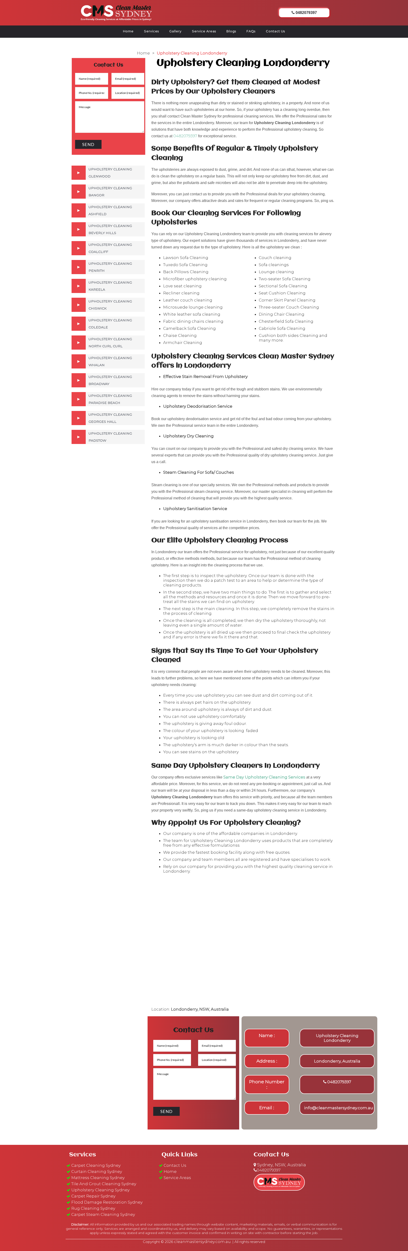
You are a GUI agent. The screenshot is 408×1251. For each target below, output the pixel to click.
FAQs (250, 31)
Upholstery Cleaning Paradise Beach (110, 399)
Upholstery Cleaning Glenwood (110, 172)
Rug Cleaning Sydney (93, 1208)
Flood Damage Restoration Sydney (107, 1202)
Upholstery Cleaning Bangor (110, 191)
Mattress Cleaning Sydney (98, 1177)
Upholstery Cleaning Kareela (110, 286)
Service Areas (204, 31)
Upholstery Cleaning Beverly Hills (110, 229)
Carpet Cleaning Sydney (96, 1165)
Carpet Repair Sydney (93, 1196)
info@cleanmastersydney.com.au (338, 1107)
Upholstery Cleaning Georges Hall (110, 418)
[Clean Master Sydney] (116, 12)
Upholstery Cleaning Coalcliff (110, 248)
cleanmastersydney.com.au (202, 1241)
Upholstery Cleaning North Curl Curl (110, 342)
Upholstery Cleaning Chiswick (110, 304)
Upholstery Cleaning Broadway (110, 380)
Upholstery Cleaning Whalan (110, 361)
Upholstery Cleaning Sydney (100, 1190)
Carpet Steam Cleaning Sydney (103, 1214)
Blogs (231, 31)
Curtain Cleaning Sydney (96, 1171)
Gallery (175, 31)
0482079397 (185, 136)
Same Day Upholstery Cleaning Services (264, 777)
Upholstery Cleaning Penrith (110, 267)
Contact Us (275, 31)
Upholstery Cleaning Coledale (110, 323)
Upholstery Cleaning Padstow (110, 437)
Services (151, 31)
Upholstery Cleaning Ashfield (110, 210)
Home (128, 31)
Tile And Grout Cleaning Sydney (103, 1183)
